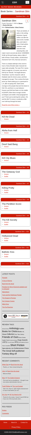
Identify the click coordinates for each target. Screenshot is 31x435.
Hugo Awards (23, 340)
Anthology (14, 328)
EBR (14, 2)
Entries (4, 410)
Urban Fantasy (19, 27)
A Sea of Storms (7, 281)
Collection (10, 334)
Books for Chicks (10, 331)
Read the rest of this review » (11, 105)
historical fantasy (13, 340)
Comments (5, 413)
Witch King (5, 304)
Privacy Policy (16, 427)
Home (5, 422)
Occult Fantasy (11, 342)
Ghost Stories (22, 337)
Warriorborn (5, 292)
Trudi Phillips (6, 386)
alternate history (5, 328)
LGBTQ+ (5, 342)
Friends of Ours (10, 337)
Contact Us (24, 422)
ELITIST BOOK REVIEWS (11, 7)
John (3, 371)
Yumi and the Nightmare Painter (12, 295)
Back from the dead (8, 284)
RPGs (17, 342)
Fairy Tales (17, 334)
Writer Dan (5, 364)
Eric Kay (4, 394)
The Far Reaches (7, 307)
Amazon (6, 119)
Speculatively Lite (8, 348)
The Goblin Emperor (13, 378)
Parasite (4, 277)
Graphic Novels (6, 340)
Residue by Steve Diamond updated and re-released (14, 288)
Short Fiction (17, 345)
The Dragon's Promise (9, 298)
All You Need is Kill (15, 394)
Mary (3, 378)
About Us (14, 422)
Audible (6, 176)
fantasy (22, 334)
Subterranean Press (21, 348)
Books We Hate (7, 25)
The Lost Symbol (17, 386)
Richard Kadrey (9, 27)
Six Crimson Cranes (8, 301)
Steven (21, 23)
